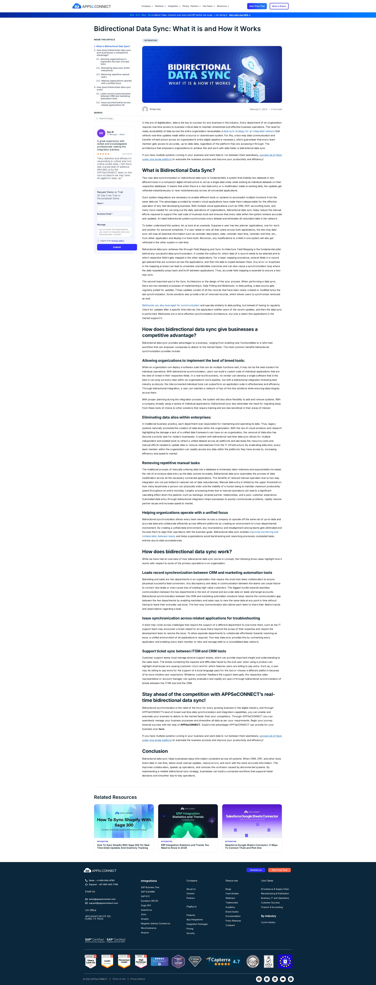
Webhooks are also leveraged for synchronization (170, 305)
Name (100, 203)
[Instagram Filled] (291, 979)
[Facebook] (259, 979)
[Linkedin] (275, 979)
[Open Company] (152, 6)
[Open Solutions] (165, 6)
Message (101, 225)
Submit (117, 247)
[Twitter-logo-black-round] (267, 979)
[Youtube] (283, 979)
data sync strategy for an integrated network (249, 131)
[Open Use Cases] (214, 6)
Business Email (105, 214)
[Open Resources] (228, 6)
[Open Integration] (180, 6)
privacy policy (118, 241)
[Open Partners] (200, 6)
